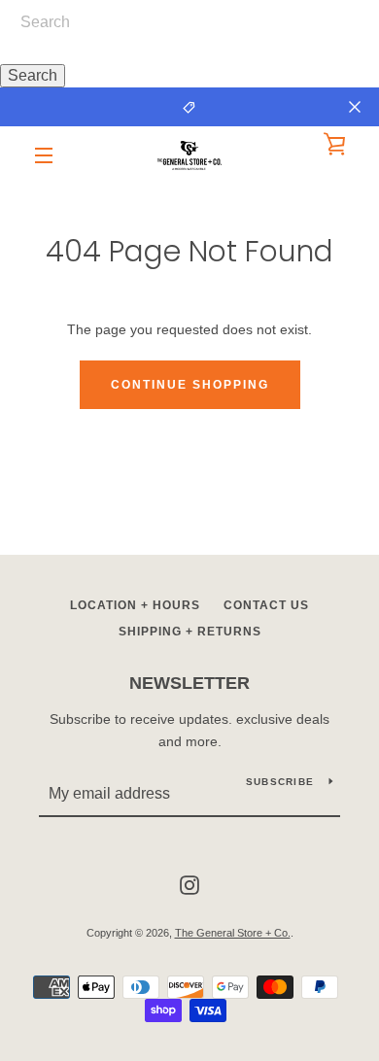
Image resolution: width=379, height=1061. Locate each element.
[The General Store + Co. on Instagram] (189, 884)
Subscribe (280, 781)
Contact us (266, 605)
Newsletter (189, 683)
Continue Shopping (190, 385)
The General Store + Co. (233, 933)
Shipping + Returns (190, 631)
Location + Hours (135, 605)
